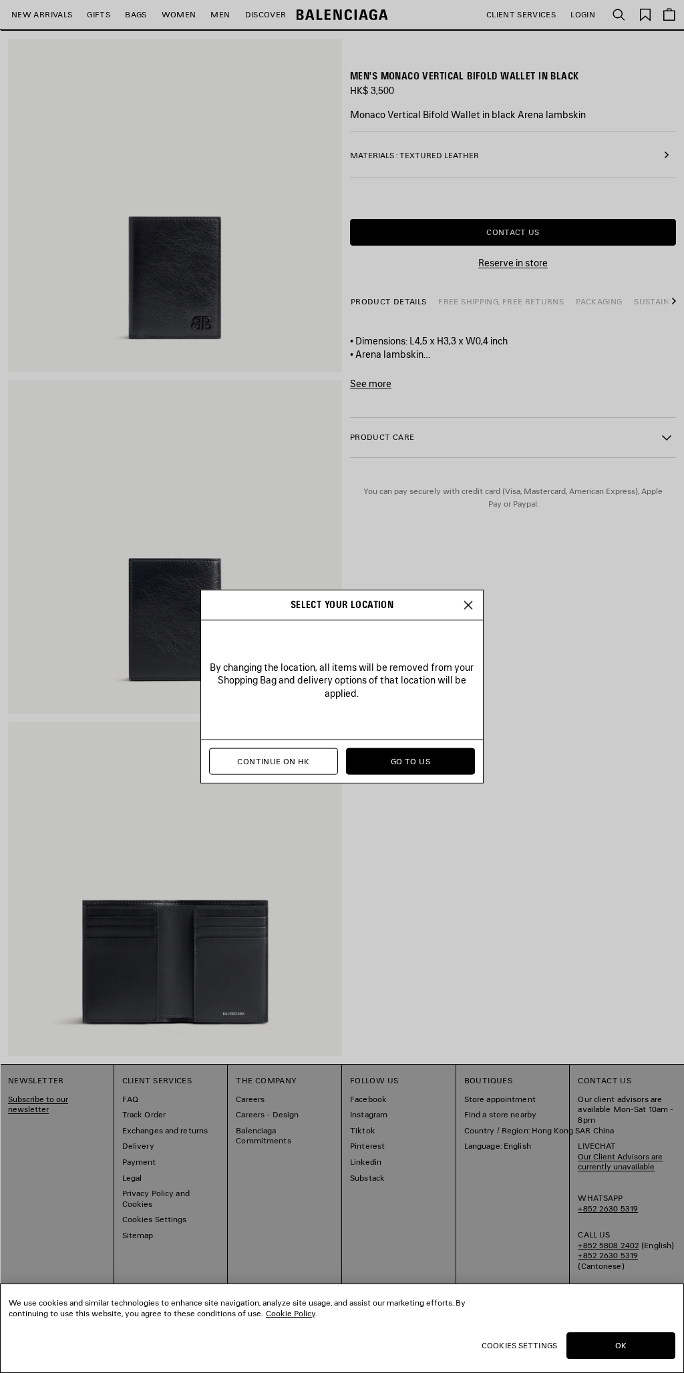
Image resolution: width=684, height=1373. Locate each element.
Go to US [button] (410, 761)
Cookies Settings (519, 1345)
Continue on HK (273, 761)
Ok (621, 1345)
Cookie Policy (290, 1313)
